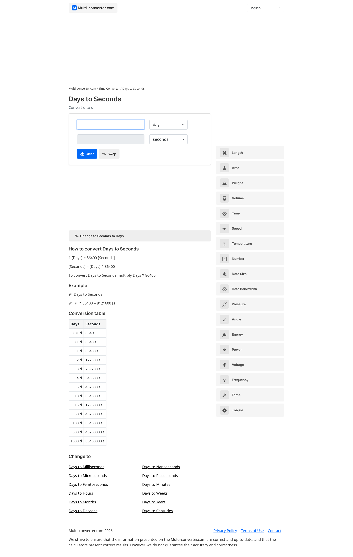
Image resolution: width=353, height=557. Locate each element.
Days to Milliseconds (86, 466)
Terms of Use (252, 530)
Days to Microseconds (88, 475)
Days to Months (82, 501)
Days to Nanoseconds (161, 466)
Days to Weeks (155, 493)
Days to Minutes (156, 484)
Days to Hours (81, 493)
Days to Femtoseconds (88, 484)
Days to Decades (83, 510)
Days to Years (153, 501)
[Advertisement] (176, 50)
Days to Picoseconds (160, 475)
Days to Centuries (157, 510)
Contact (274, 530)
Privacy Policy (225, 530)
